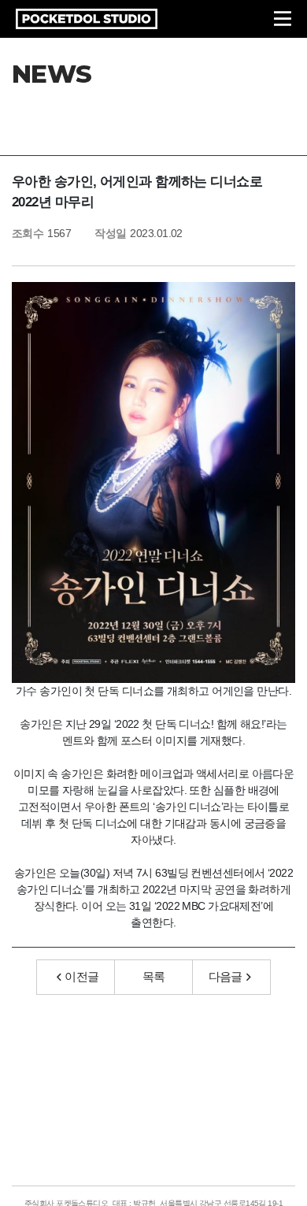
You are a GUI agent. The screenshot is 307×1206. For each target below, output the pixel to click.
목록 (153, 976)
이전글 (81, 976)
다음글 (225, 976)
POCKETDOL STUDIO (86, 19)
